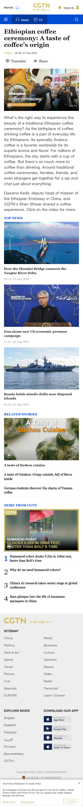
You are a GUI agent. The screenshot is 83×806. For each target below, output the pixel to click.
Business (50, 645)
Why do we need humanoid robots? (35, 570)
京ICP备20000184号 (56, 772)
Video (48, 674)
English (9, 718)
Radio (25, 20)
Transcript (51, 688)
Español (10, 725)
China (8, 638)
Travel (8, 667)
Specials (10, 688)
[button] (9, 105)
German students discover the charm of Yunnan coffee (38, 490)
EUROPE (10, 695)
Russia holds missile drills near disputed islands (38, 396)
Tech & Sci (11, 652)
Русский (10, 746)
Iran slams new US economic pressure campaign (35, 333)
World (48, 638)
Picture (9, 674)
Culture (49, 652)
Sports (8, 659)
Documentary (14, 754)
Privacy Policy (9, 802)
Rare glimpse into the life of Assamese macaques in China (37, 599)
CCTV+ (9, 761)
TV (41, 20)
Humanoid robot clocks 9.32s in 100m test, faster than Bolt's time (41, 558)
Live (7, 681)
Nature (49, 667)
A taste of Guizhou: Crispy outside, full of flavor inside (38, 476)
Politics (9, 645)
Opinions (50, 659)
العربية (8, 739)
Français (10, 732)
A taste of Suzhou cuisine (24, 465)
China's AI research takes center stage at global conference (43, 585)
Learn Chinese (54, 695)
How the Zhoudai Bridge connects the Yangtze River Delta (35, 271)
